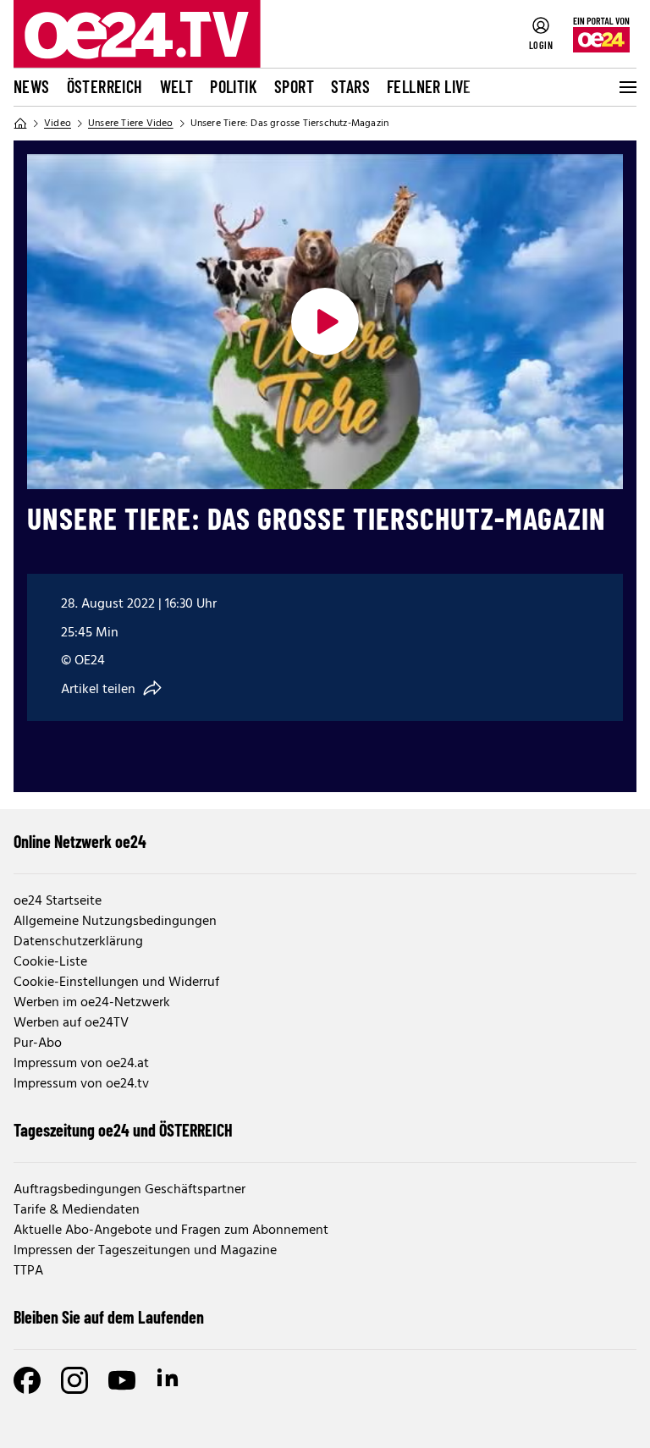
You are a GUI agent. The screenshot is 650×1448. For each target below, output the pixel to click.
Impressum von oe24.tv (81, 1084)
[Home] (20, 123)
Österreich (105, 86)
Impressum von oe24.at (81, 1064)
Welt (177, 86)
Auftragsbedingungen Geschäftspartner (129, 1190)
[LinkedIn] (169, 1380)
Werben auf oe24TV (71, 1023)
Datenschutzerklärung (78, 942)
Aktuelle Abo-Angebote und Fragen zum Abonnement (171, 1231)
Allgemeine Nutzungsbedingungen (115, 922)
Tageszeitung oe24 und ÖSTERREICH (123, 1130)
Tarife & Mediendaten (77, 1210)
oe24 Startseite (58, 901)
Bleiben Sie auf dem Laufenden (109, 1317)
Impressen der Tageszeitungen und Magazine (145, 1251)
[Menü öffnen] (626, 87)
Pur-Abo (38, 1043)
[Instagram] (74, 1380)
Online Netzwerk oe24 (80, 841)
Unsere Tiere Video (131, 123)
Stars (350, 86)
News (32, 86)
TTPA (28, 1271)
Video (57, 123)
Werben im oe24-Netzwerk (92, 1003)
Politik (233, 86)
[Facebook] (27, 1380)
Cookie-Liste (50, 962)
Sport (294, 86)
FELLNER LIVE (429, 86)
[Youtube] (121, 1380)
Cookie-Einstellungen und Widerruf (116, 983)
